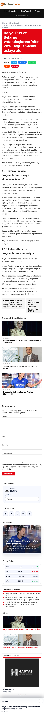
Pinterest (15, 66)
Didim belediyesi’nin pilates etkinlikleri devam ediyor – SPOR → (34, 305)
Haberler (4, 23)
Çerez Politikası (22, 16)
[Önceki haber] (33, 528)
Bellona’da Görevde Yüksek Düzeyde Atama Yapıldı (21, 597)
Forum (37, 11)
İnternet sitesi (7, 453)
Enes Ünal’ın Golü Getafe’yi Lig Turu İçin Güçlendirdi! (22, 600)
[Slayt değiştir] (18, 695)
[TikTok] (29, 513)
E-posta (5, 445)
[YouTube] (23, 513)
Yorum (5, 416)
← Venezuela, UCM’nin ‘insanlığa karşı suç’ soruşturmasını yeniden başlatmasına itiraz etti (12, 303)
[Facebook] (5, 513)
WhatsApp (32, 62)
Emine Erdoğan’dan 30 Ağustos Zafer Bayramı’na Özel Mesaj (22, 594)
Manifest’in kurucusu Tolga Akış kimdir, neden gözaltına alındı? (20, 605)
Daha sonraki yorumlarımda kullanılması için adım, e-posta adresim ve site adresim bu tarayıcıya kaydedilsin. (22, 467)
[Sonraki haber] (37, 528)
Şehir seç (9, 495)
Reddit (7, 66)
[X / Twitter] (11, 513)
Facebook (22, 62)
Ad (3, 436)
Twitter (14, 62)
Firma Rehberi (26, 11)
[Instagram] (17, 513)
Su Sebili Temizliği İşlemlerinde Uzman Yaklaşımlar (21, 602)
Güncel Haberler (10, 11)
